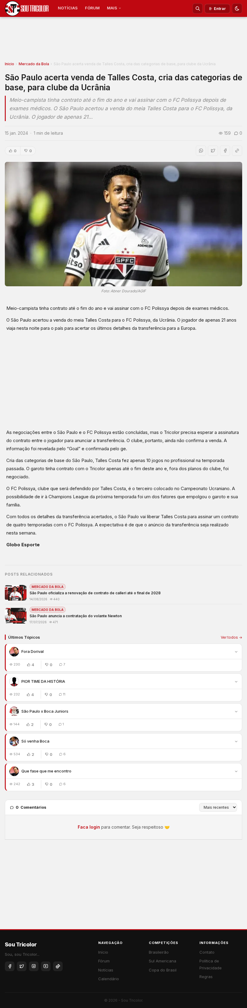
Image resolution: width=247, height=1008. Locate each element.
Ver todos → (231, 637)
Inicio (9, 64)
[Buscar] (197, 8)
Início (103, 952)
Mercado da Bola (34, 64)
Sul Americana (162, 960)
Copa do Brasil (163, 970)
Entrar (220, 8)
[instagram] (34, 966)
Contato (206, 952)
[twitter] (22, 966)
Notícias (105, 970)
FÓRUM (92, 7)
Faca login (89, 827)
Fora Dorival (32, 651)
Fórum (104, 960)
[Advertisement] (123, 41)
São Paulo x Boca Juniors (44, 711)
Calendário (108, 978)
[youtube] (46, 966)
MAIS (112, 7)
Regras (206, 976)
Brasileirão (159, 952)
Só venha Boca (35, 741)
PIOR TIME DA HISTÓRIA (43, 681)
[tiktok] (58, 966)
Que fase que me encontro (46, 771)
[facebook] (9, 966)
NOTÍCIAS (68, 7)
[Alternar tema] (237, 8)
